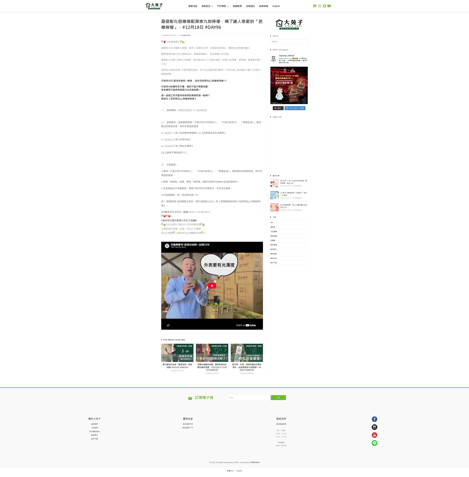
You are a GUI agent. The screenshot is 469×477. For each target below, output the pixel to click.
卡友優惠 (273, 231)
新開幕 (272, 240)
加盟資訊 (250, 6)
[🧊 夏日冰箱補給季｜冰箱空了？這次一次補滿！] (274, 195)
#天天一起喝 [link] (181, 212)
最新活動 (273, 254)
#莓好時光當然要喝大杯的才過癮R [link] (179, 220)
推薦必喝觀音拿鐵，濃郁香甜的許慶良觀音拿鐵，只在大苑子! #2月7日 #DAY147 (212, 367)
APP (271, 223)
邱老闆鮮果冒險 (186, 36)
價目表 (272, 227)
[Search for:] (289, 42)
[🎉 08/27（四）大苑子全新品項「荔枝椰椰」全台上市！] (274, 183)
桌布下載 (273, 263)
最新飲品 (273, 258)
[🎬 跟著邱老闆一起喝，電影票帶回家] (289, 85)
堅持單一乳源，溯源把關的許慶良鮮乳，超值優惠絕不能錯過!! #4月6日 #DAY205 (246, 367)
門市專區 (221, 6)
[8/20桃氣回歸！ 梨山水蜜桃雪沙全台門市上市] (274, 207)
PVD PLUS (255, 462)
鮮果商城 (263, 6)
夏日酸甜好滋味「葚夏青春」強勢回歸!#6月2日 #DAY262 (177, 366)
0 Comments (297, 186)
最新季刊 (273, 249)
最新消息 (192, 6)
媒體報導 (237, 6)
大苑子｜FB (277, 117)
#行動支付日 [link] (167, 212)
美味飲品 (206, 6)
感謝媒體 (273, 236)
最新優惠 (273, 245)
